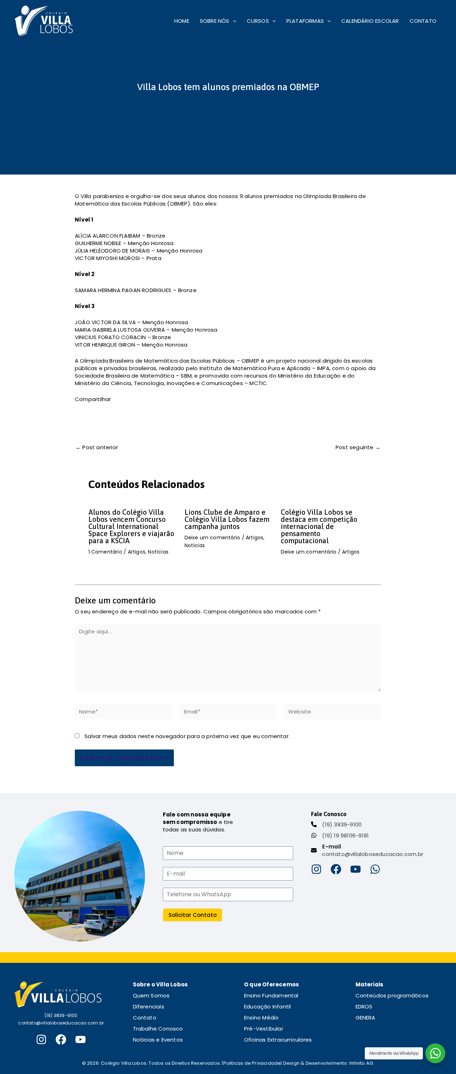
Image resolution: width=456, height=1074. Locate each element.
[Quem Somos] (151, 995)
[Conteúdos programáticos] (392, 995)
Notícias (158, 551)
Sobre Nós (214, 21)
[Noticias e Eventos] (158, 1039)
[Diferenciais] (148, 1006)
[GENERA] (365, 1017)
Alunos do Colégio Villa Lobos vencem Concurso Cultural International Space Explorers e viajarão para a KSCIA (131, 526)
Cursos (258, 21)
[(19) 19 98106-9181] (340, 835)
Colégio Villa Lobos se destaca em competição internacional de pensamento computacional (319, 526)
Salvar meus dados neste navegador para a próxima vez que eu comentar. (187, 736)
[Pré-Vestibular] (263, 1028)
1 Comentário (105, 551)
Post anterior (97, 447)
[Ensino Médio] (261, 1017)
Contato (423, 21)
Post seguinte (358, 447)
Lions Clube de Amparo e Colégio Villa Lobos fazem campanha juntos (227, 519)
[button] (232, 21)
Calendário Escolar (370, 21)
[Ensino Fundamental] (271, 995)
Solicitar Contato (193, 915)
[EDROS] (364, 1006)
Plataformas (305, 21)
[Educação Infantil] (267, 1006)
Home (181, 21)
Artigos (136, 551)
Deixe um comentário (212, 537)
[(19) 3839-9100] (336, 824)
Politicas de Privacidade (252, 1063)
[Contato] (144, 1017)
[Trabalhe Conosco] (158, 1028)
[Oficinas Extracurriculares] (278, 1039)
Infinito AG (361, 1063)
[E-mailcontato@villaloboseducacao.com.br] (367, 850)
